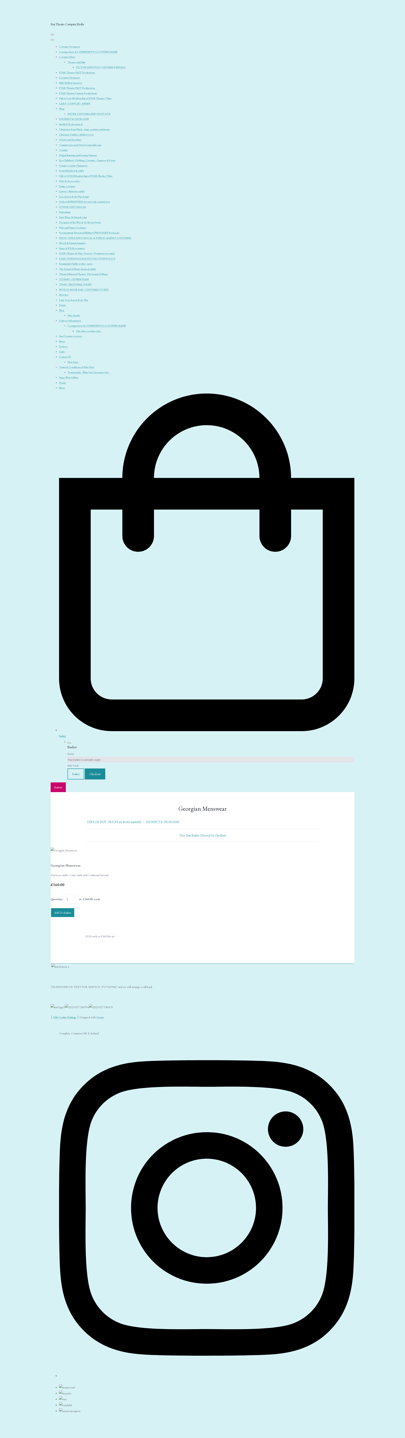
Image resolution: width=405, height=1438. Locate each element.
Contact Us (65, 356)
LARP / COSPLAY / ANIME (74, 103)
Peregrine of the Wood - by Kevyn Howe (80, 222)
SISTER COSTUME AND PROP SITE (89, 114)
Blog (61, 310)
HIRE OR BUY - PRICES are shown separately (114, 822)
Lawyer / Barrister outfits (72, 191)
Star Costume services (70, 336)
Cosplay (63, 150)
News (62, 341)
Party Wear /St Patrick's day (73, 217)
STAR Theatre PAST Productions (77, 72)
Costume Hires (67, 57)
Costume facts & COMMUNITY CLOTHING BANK (88, 52)
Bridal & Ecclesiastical (70, 124)
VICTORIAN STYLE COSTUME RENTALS (101, 67)
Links (62, 351)
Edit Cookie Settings (64, 1017)
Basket (76, 774)
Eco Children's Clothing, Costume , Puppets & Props (87, 160)
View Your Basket (189, 835)
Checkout (95, 774)
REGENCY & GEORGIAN (74, 119)
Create (100, 1017)
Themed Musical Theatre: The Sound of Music (83, 274)
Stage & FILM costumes (72, 248)
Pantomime (65, 212)
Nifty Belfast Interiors (70, 83)
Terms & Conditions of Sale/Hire (76, 367)
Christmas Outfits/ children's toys (76, 134)
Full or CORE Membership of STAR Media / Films (85, 176)
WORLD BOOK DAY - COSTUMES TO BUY (84, 289)
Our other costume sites (88, 331)
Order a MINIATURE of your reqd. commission (84, 201)
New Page (73, 362)
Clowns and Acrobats (70, 139)
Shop (62, 108)
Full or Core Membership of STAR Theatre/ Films (85, 98)
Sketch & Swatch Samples (72, 243)
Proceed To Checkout (213, 835)
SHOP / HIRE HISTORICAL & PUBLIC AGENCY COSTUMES (95, 238)
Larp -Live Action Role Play (73, 300)
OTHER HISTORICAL (72, 207)
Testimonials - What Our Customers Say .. (89, 372)
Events (62, 305)
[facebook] (206, 1374)
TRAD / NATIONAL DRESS (75, 284)
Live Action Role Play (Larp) (74, 196)
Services (63, 346)
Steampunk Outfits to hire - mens (76, 263)
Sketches (64, 294)
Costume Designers (69, 46)
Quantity (56, 899)
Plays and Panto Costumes (72, 227)
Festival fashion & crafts (71, 170)
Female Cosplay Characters (73, 165)
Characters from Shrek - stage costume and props (84, 129)
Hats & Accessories (69, 181)
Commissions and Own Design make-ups (80, 145)
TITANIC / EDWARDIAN (74, 279)
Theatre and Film (76, 62)
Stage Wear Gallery (68, 377)
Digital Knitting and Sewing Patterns (78, 155)
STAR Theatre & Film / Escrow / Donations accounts (87, 253)
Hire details (74, 315)
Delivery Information (70, 320)
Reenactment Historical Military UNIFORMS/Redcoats (89, 232)
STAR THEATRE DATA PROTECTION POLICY (87, 258)
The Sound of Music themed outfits (77, 269)
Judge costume (67, 186)
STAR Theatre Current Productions (78, 93)
